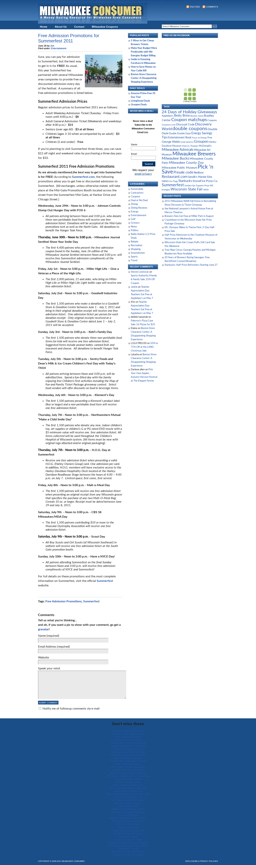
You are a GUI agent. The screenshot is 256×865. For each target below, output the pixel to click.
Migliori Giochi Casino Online (128, 809)
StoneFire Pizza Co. (205, 181)
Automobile (137, 189)
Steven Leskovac (140, 272)
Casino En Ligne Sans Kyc (128, 821)
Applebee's (168, 116)
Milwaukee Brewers (194, 154)
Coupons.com (169, 125)
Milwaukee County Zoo (186, 162)
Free (209, 137)
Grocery (135, 223)
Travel (134, 260)
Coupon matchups (189, 119)
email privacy (143, 173)
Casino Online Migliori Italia (128, 733)
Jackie (134, 287)
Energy (134, 211)
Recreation (136, 245)
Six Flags (173, 181)
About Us (61, 26)
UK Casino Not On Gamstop (128, 751)
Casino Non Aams (128, 806)
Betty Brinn (182, 115)
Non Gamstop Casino (128, 736)
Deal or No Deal (139, 200)
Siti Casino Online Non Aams (128, 800)
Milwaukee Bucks (175, 158)
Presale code (183, 172)
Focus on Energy (199, 138)
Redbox (199, 172)
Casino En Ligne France (128, 779)
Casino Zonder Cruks (128, 782)
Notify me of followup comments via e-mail (71, 708)
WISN (206, 190)
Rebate (134, 242)
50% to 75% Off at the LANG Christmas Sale (144, 347)
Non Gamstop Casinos (128, 757)
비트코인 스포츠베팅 (128, 824)
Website (43, 657)
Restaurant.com (174, 177)
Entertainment (58, 48)
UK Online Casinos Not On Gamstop (128, 776)
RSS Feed (195, 7)
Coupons (135, 196)
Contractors (137, 193)
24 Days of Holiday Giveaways (189, 112)
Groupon (201, 141)
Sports (134, 257)
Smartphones (138, 253)
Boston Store (196, 116)
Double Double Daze (180, 133)
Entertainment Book (179, 137)
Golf (133, 219)
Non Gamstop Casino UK (128, 785)
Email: (134, 154)
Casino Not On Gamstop (128, 739)
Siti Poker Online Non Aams (128, 851)
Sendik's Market (197, 177)
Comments (212, 7)
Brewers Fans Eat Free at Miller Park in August (189, 216)
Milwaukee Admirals (177, 150)
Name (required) (48, 635)
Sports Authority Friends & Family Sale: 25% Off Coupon (144, 279)
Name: (134, 144)
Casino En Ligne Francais (128, 854)
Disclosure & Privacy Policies (201, 861)
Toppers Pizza (202, 185)
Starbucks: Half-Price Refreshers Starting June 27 (191, 265)
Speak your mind (49, 668)
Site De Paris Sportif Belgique (128, 812)
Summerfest (91, 601)
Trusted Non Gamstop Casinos (128, 760)
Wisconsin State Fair (187, 189)
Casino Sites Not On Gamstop (128, 742)
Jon (52, 45)
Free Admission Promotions (63, 601)
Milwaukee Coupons (105, 26)
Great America (186, 142)
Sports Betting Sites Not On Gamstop (128, 794)
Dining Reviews (139, 208)
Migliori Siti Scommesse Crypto (128, 818)
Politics (134, 230)
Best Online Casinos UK (128, 797)
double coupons (189, 128)
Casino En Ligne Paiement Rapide (128, 842)
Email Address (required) (54, 646)
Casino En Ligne (128, 815)
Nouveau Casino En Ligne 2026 (128, 845)
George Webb (171, 141)
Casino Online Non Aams (128, 748)
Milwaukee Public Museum (179, 167)
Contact (79, 26)
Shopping (136, 249)
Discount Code (185, 124)
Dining (134, 204)
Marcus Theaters (190, 146)
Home (43, 26)
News (134, 226)
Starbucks (185, 181)
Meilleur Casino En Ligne (128, 833)
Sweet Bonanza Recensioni (128, 830)
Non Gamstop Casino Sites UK (128, 754)
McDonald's (205, 146)
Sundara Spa (189, 186)
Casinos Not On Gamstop (128, 769)
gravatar (43, 629)
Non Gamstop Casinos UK (128, 730)
